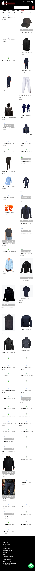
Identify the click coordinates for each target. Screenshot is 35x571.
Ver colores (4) (25, 30)
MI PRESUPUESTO (25, 2)
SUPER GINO (22, 190)
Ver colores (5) (25, 197)
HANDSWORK (5, 186)
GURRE (4, 40)
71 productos (30, 12)
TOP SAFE (24, 71)
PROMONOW (24, 32)
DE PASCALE (5, 17)
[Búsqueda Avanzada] (33, 7)
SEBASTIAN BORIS (6, 360)
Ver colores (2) (7, 125)
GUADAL (21, 95)
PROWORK (23, 151)
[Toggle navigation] (3, 7)
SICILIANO (5, 197)
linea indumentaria (13, 10)
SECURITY (25, 280)
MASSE (22, 52)
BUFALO (22, 439)
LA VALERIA (24, 360)
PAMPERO (23, 136)
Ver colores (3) (25, 159)
